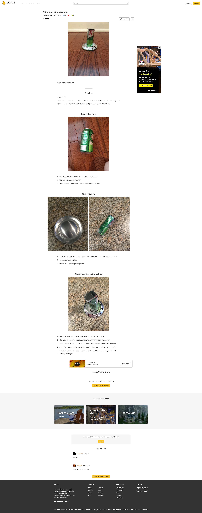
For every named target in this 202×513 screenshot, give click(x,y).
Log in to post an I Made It (101, 386)
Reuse (59, 15)
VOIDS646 (48, 15)
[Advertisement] (149, 69)
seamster (79, 465)
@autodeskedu (143, 491)
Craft (54, 15)
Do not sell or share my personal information (116, 509)
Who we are (119, 498)
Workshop (91, 490)
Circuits (90, 488)
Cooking (100, 488)
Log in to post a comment (101, 476)
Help (117, 493)
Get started (119, 490)
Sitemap (118, 495)
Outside (100, 493)
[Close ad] (159, 47)
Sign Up (196, 3)
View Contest (125, 364)
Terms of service (74, 509)
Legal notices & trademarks (139, 509)
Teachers (40, 3)
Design (90, 493)
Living (100, 490)
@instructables (143, 488)
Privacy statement (85, 509)
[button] (132, 19)
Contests (31, 3)
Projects (23, 3)
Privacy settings (97, 509)
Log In (188, 3)
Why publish (120, 488)
